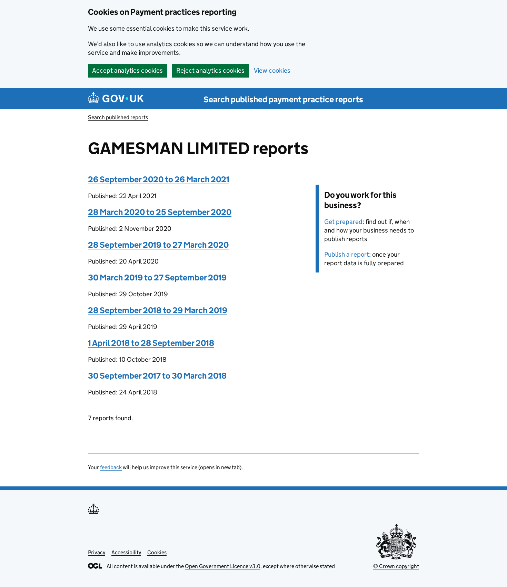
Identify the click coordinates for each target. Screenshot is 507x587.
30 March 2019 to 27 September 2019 (157, 277)
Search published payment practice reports (283, 99)
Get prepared (343, 222)
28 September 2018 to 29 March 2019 (157, 310)
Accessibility (126, 552)
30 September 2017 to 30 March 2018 (157, 376)
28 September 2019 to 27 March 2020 (158, 245)
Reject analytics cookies (210, 70)
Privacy (96, 552)
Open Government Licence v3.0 (222, 566)
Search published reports (118, 117)
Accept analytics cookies (127, 70)
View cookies (272, 70)
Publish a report (346, 254)
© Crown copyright (396, 566)
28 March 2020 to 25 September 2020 (159, 212)
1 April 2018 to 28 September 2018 (151, 343)
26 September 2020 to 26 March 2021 (158, 179)
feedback (111, 467)
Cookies (157, 552)
